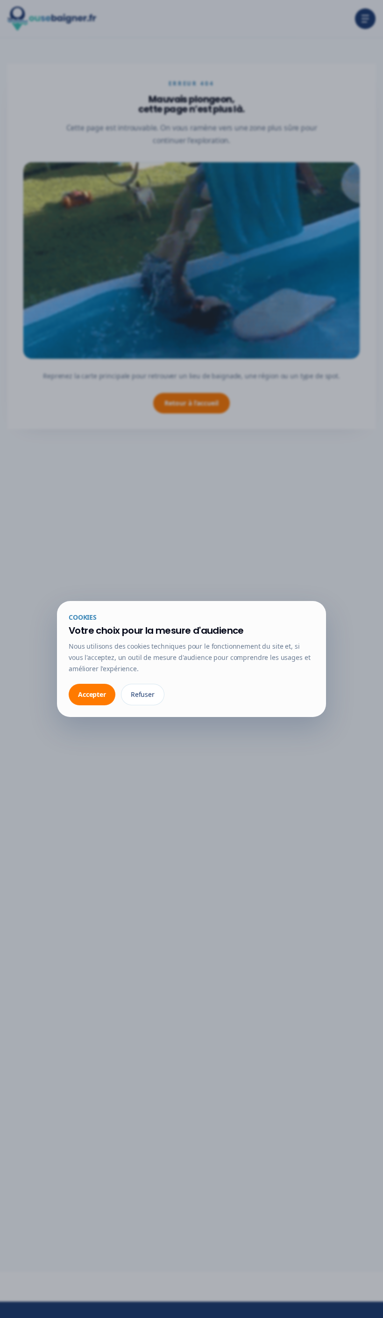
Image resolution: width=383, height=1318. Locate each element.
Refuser (143, 694)
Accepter (92, 694)
